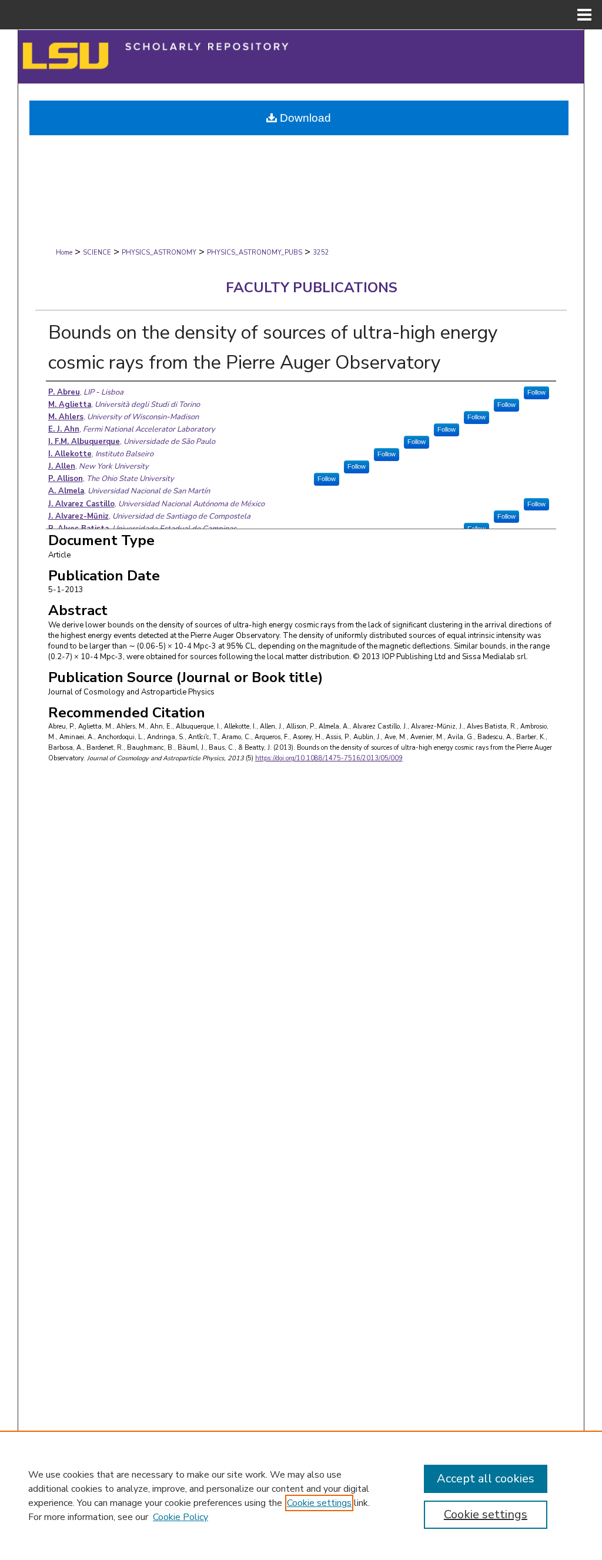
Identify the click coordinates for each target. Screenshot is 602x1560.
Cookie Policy (180, 1517)
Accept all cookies (485, 1478)
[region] (301, 1495)
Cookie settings (319, 1502)
